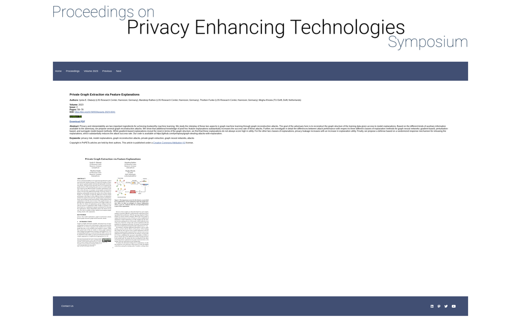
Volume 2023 (91, 71)
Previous (107, 71)
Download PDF (77, 121)
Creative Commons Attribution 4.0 (169, 143)
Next (118, 71)
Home (58, 71)
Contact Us (67, 306)
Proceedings (73, 71)
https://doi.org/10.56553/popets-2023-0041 (95, 112)
